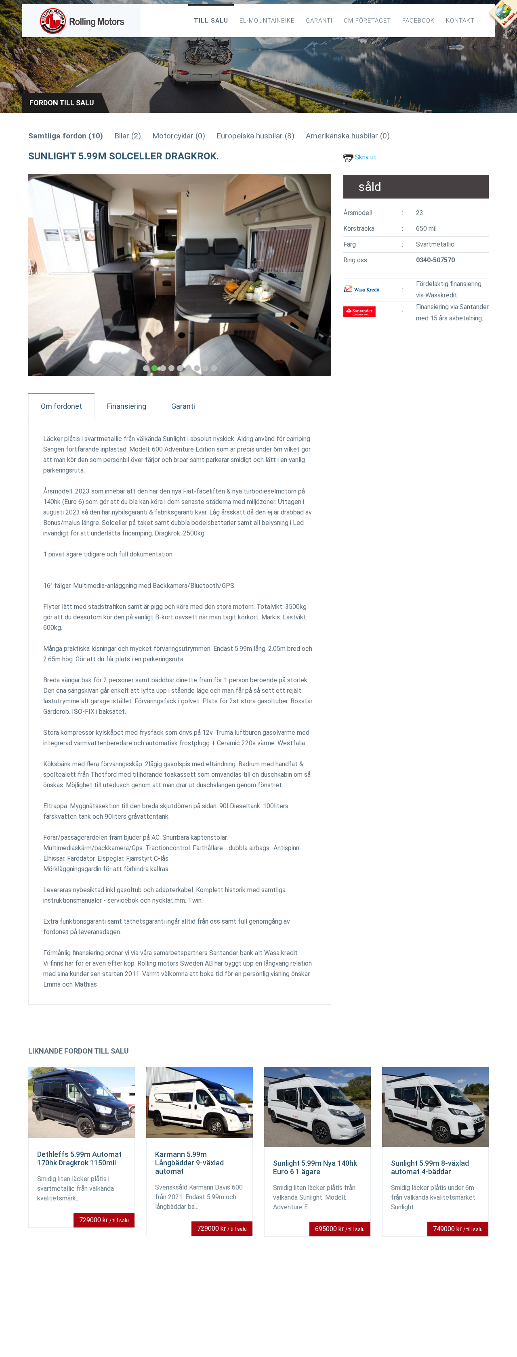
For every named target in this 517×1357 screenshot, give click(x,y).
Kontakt (460, 20)
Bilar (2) (127, 135)
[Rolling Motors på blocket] (502, 16)
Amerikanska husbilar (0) (348, 135)
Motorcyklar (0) (178, 135)
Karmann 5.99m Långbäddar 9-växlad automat (189, 1162)
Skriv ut (364, 157)
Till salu (211, 20)
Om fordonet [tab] (61, 406)
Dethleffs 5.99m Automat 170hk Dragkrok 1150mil (79, 1158)
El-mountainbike (267, 20)
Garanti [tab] (183, 406)
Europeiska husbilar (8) (255, 135)
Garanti (319, 20)
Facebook (418, 20)
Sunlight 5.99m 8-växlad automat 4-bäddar (430, 1167)
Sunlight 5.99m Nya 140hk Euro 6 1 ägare (315, 1167)
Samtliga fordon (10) (65, 135)
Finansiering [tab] (126, 406)
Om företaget (367, 20)
